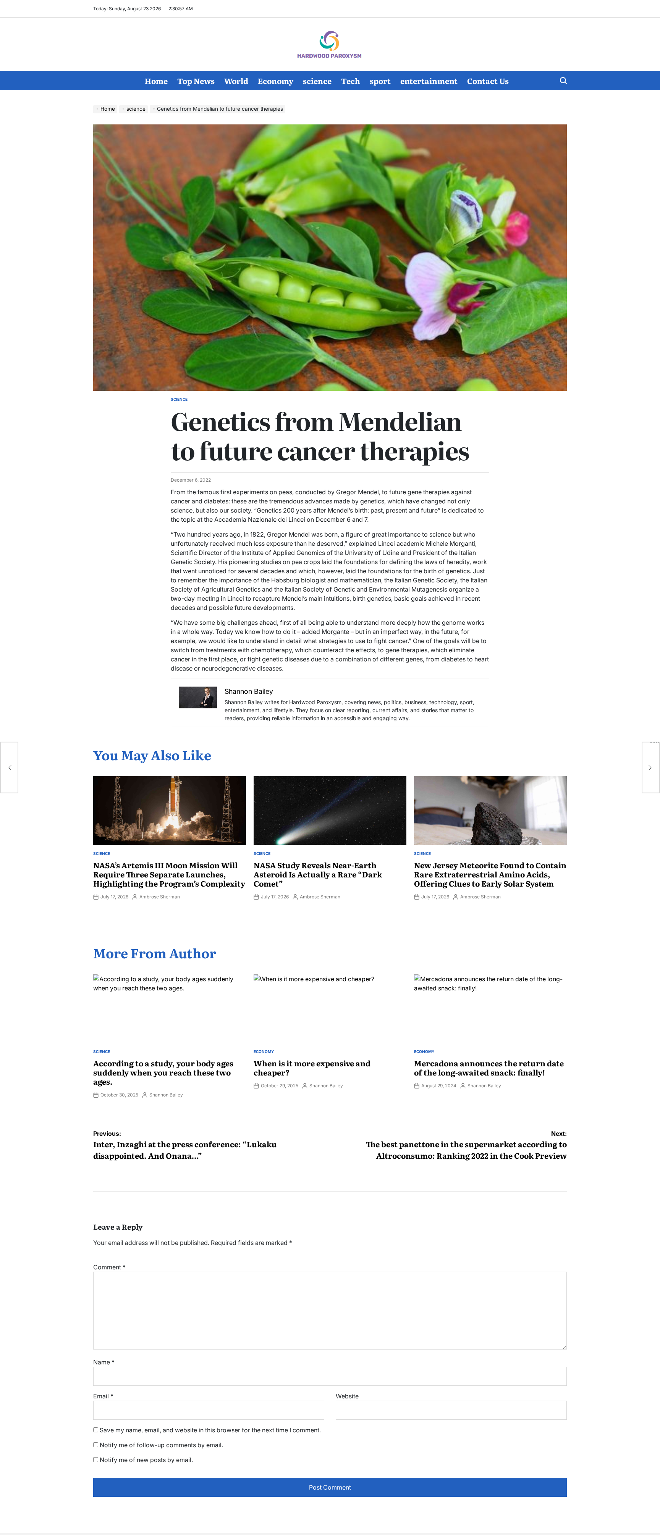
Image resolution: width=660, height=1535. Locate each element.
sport (380, 80)
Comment (109, 1267)
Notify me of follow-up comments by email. (161, 1445)
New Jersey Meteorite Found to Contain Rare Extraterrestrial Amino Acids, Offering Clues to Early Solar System (490, 874)
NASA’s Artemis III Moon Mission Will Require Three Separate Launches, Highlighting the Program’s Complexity (169, 874)
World (236, 80)
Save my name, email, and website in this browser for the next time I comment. (210, 1430)
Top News (196, 80)
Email (103, 1396)
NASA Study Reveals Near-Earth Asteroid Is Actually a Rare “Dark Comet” (318, 874)
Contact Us (488, 80)
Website (347, 1396)
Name (104, 1362)
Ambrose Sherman (159, 897)
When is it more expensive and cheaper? (312, 1067)
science (317, 80)
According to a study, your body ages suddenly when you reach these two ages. (163, 1072)
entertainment (429, 80)
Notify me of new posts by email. (146, 1460)
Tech (350, 80)
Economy (275, 80)
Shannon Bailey (166, 1095)
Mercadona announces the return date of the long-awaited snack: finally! (489, 1067)
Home (156, 80)
